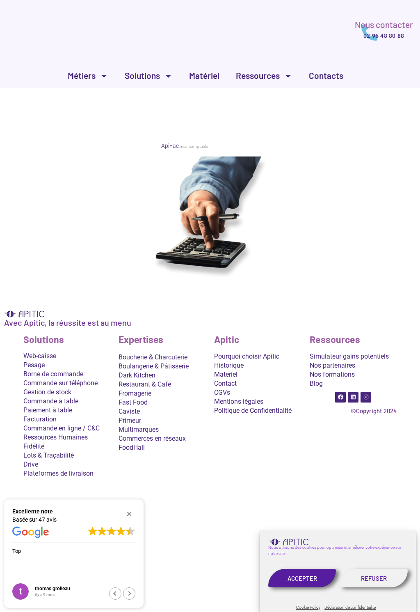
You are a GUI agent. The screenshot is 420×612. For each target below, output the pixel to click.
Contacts (326, 75)
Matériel (204, 75)
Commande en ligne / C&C (61, 428)
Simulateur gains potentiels (349, 356)
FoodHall (132, 447)
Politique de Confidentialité (253, 410)
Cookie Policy (308, 607)
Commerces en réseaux (152, 438)
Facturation (40, 419)
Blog (316, 383)
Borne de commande (53, 374)
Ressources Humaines (55, 437)
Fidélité (33, 446)
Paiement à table (47, 410)
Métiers (82, 75)
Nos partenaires (332, 365)
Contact (225, 383)
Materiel (225, 374)
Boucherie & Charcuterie (153, 357)
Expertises (141, 339)
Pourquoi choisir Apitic (246, 356)
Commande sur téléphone (60, 383)
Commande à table (50, 401)
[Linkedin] (353, 397)
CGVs (222, 392)
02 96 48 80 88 (383, 35)
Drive (30, 464)
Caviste (129, 411)
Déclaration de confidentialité (350, 607)
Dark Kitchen (137, 375)
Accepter (302, 578)
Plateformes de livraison (58, 473)
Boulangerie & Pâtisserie (154, 366)
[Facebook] (340, 397)
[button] (129, 514)
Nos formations (332, 374)
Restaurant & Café (145, 384)
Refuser (374, 578)
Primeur (130, 420)
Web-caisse (39, 356)
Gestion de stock (47, 392)
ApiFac (170, 146)
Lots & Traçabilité (48, 455)
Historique (229, 365)
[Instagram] (366, 397)
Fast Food (133, 402)
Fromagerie (135, 393)
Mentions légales (238, 401)
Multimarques (139, 429)
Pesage (34, 365)
